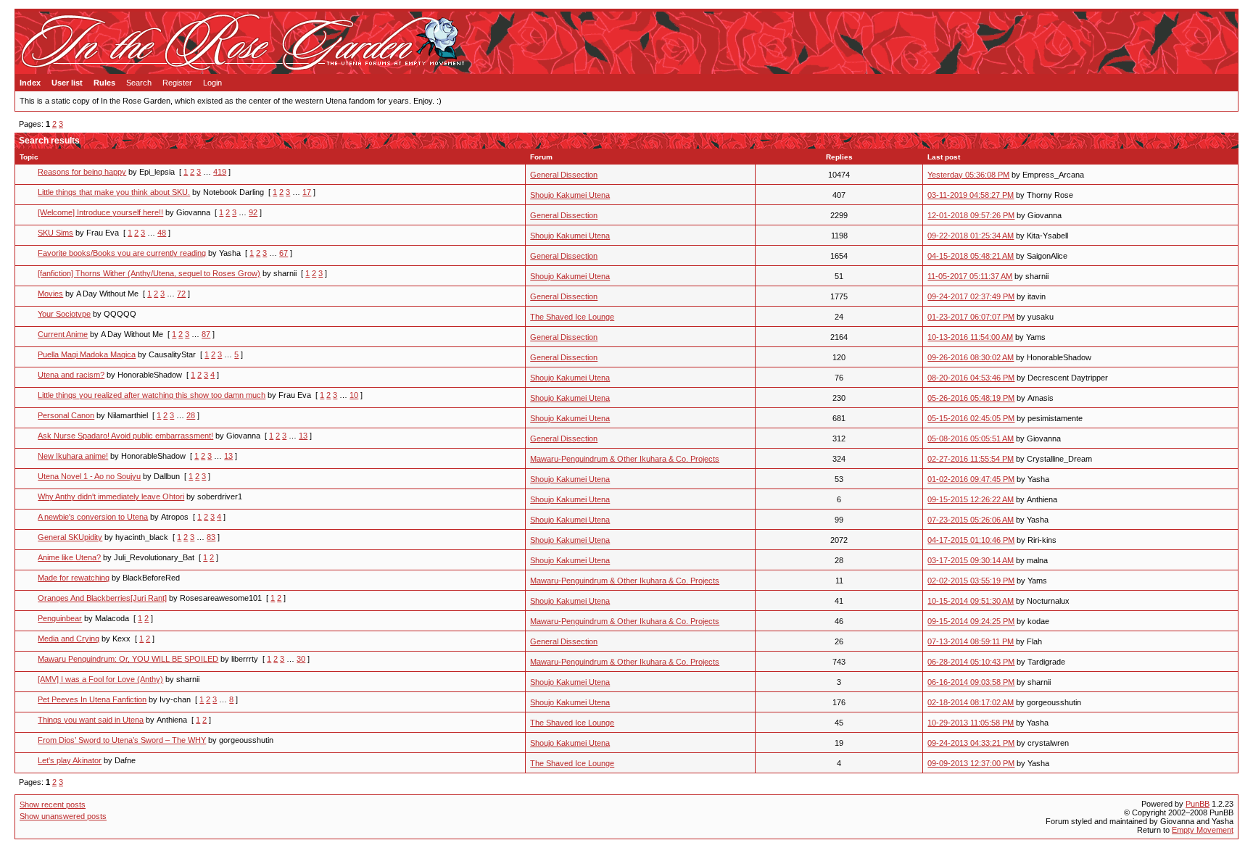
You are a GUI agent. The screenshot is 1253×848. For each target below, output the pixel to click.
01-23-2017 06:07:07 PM (970, 316)
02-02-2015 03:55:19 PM (970, 580)
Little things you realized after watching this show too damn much (151, 395)
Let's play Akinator (70, 760)
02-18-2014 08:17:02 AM (970, 702)
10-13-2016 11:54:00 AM (970, 337)
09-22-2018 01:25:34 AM (970, 235)
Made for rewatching (73, 577)
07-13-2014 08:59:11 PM (970, 641)
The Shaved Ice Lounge (572, 316)
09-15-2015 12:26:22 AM (970, 499)
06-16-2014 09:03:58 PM (970, 682)
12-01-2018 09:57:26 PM (970, 215)
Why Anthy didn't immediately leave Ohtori (111, 496)
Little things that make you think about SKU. (114, 192)
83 (211, 537)
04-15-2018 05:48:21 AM (970, 256)
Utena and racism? (71, 374)
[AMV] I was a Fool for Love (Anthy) (100, 679)
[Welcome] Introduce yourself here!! (100, 212)
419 (219, 171)
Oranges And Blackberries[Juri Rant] (102, 598)
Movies (50, 293)
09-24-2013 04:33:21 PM (970, 743)
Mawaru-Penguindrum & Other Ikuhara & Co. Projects (624, 458)
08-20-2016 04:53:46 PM (970, 377)
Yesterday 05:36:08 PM (968, 174)
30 (301, 658)
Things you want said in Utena (91, 719)
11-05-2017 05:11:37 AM (969, 276)
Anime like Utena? (69, 557)
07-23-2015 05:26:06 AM (970, 519)
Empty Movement (1202, 830)
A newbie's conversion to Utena (93, 516)
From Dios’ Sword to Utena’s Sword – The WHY (122, 740)
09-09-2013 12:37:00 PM (970, 763)
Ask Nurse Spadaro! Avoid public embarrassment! (125, 435)
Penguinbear (60, 618)
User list (67, 82)
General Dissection (563, 174)
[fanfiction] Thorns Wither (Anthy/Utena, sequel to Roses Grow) (149, 273)
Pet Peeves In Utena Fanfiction (92, 699)
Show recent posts (53, 804)
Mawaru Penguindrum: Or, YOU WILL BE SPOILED (128, 658)
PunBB (1197, 803)
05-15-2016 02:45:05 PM (970, 418)
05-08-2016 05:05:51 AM (970, 438)
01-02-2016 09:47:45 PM (970, 479)
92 (253, 212)
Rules (104, 82)
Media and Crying (68, 638)
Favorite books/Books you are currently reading (122, 253)
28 (190, 415)
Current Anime (63, 334)
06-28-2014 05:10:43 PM (970, 661)
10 (354, 395)
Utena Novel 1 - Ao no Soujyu (89, 476)
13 (303, 435)
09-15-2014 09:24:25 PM (970, 621)
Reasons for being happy (82, 171)
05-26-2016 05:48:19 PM (970, 398)
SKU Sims (55, 232)
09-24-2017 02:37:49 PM (970, 296)
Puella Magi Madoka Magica (87, 354)
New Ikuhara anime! (73, 456)
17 (306, 192)
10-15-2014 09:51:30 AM (970, 600)
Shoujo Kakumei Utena (570, 195)
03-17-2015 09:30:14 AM (970, 560)
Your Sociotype (64, 313)
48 (161, 232)
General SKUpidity (70, 537)
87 (206, 334)
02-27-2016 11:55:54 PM (970, 458)
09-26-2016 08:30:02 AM (970, 357)
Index (30, 82)
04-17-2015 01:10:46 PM (970, 540)
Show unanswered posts (63, 816)
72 (181, 293)
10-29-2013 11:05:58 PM (970, 722)
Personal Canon (66, 415)
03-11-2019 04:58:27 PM (970, 195)
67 (283, 253)
